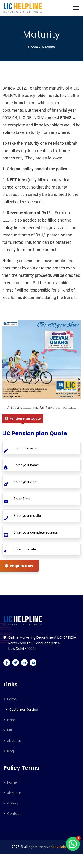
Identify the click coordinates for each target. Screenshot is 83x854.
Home (33, 47)
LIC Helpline (62, 847)
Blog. (11, 751)
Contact (14, 813)
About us (14, 740)
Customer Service (23, 709)
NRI (9, 730)
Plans (11, 720)
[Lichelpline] (22, 7)
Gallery (12, 803)
